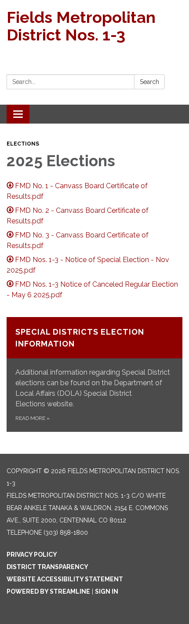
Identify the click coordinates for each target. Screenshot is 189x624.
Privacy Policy (32, 554)
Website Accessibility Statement (65, 579)
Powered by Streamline (48, 591)
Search (149, 81)
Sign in (106, 591)
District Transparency (47, 566)
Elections (23, 144)
